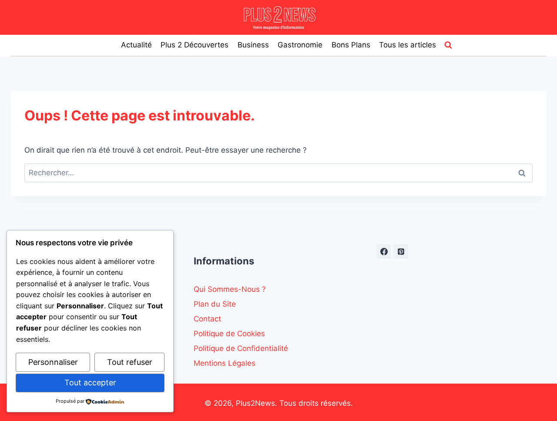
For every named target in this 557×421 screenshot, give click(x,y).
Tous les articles (407, 44)
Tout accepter (90, 382)
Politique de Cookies (229, 333)
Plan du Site (215, 304)
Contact (207, 318)
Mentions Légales (224, 363)
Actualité (136, 44)
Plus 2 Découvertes (194, 44)
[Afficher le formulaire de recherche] (448, 45)
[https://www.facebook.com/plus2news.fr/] (383, 251)
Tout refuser (129, 362)
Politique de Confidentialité (241, 348)
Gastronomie (300, 44)
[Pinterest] (400, 251)
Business (253, 44)
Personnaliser (53, 362)
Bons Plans (351, 44)
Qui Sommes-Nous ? (230, 289)
